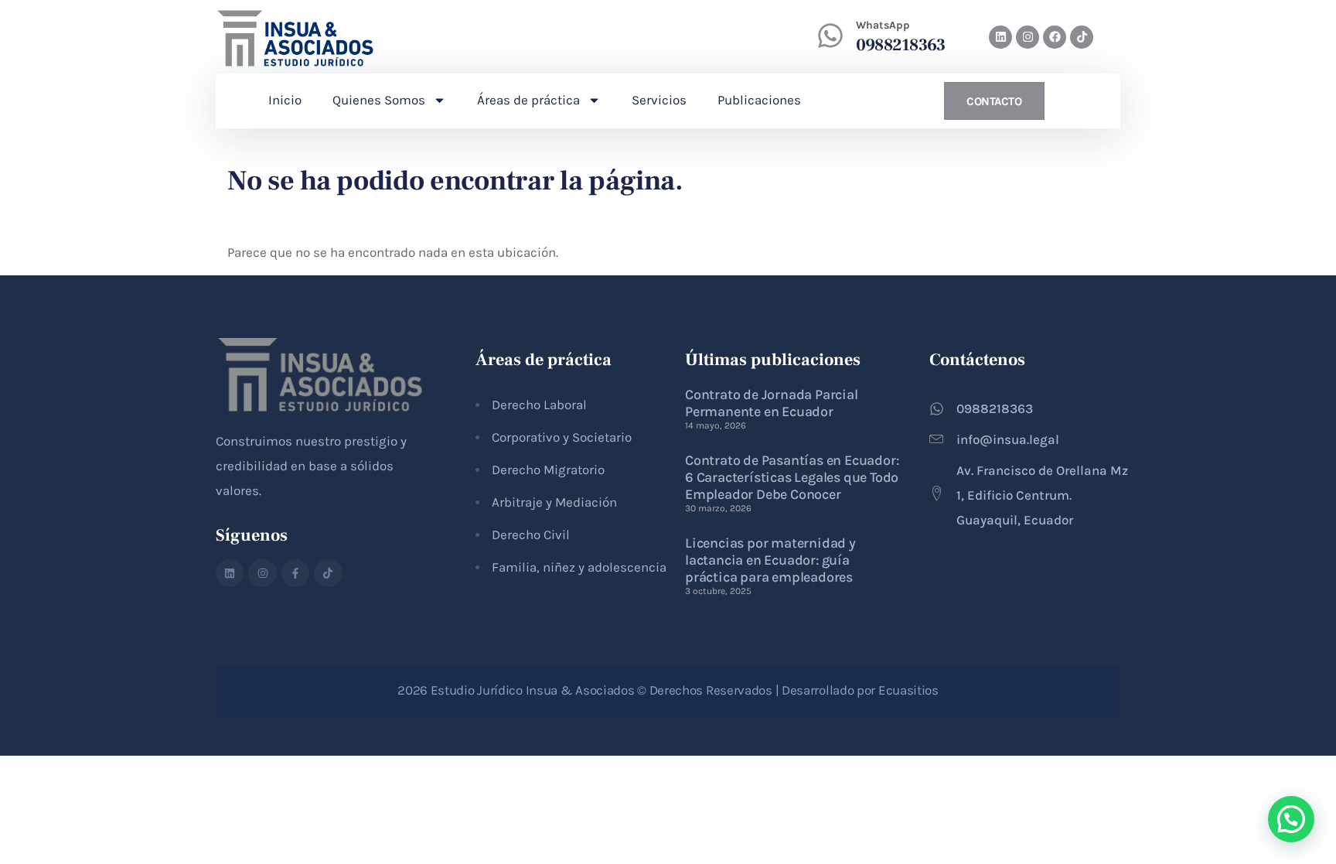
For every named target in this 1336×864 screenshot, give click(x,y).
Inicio (285, 100)
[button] (1291, 819)
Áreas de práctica (528, 100)
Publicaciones (759, 100)
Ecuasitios (908, 690)
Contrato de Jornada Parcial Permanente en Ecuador (771, 403)
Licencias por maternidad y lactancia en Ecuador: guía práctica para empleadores (770, 560)
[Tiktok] (1081, 37)
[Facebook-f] (295, 573)
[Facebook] (1054, 37)
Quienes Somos (378, 100)
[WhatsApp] (830, 36)
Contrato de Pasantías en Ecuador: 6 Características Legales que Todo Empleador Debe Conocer (791, 477)
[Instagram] (1027, 37)
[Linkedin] (1000, 37)
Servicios (659, 100)
